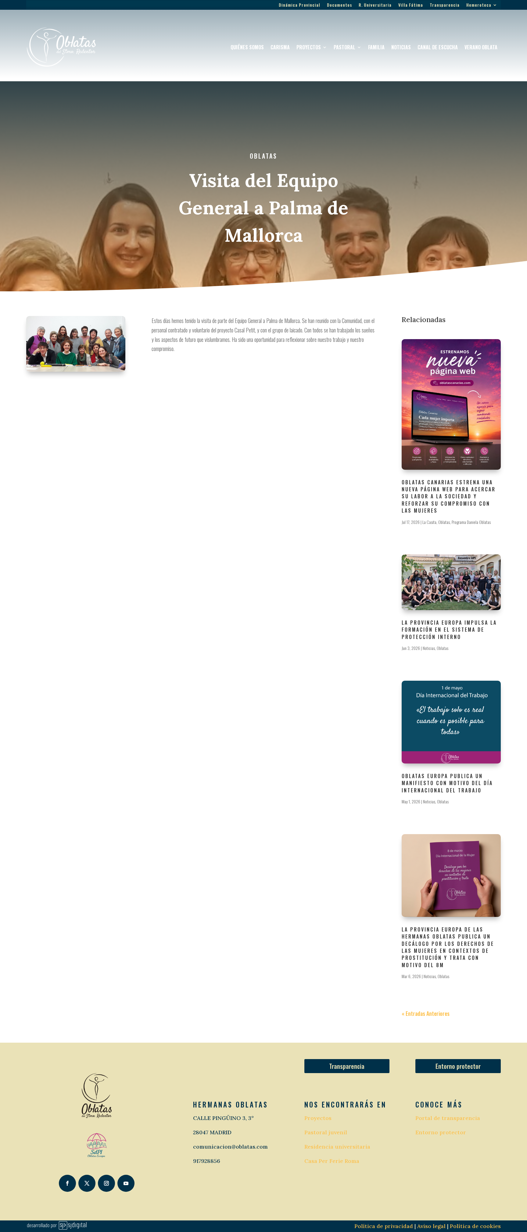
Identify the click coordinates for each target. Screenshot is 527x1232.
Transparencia (445, 5)
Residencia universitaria (337, 1146)
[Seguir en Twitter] (86, 1183)
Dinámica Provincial (299, 5)
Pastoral (344, 47)
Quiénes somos (247, 47)
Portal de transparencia (447, 1117)
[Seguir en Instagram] (106, 1183)
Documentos (339, 5)
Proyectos (308, 47)
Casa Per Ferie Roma (331, 1160)
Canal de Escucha (438, 47)
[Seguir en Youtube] (125, 1183)
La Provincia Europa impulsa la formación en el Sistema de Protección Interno (449, 630)
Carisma (280, 47)
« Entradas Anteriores (426, 1013)
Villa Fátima (410, 5)
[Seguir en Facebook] (67, 1183)
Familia (376, 47)
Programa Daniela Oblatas (471, 522)
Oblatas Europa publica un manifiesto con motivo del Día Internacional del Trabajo (447, 783)
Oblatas (263, 155)
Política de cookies (475, 1226)
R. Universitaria (375, 5)
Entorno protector (458, 1066)
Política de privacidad (383, 1226)
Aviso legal (431, 1226)
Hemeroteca (478, 5)
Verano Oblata (480, 47)
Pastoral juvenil (325, 1132)
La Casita (429, 522)
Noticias (401, 47)
